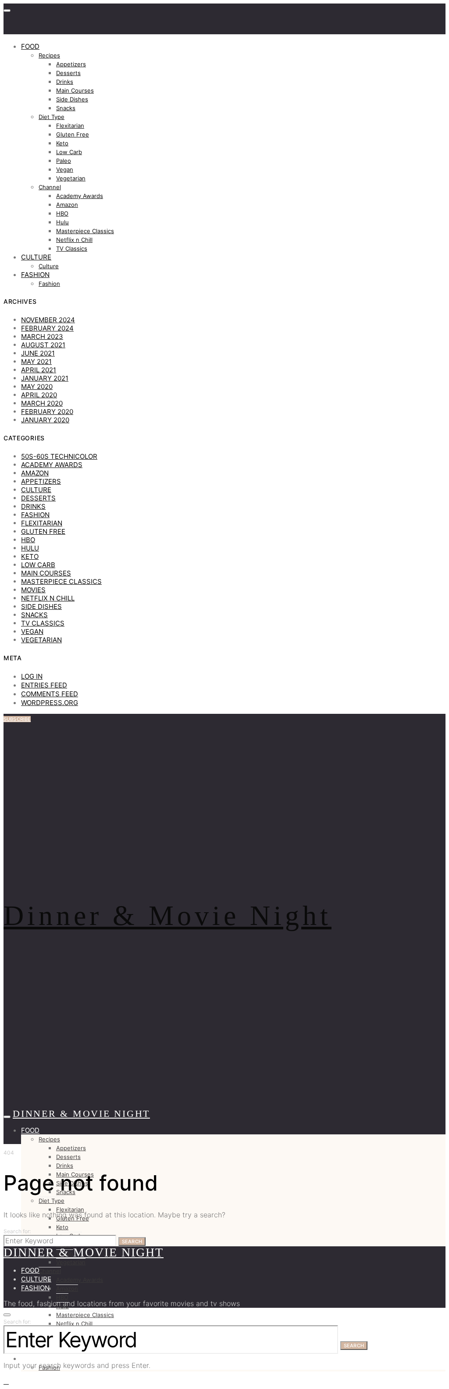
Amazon (67, 204)
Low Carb (69, 151)
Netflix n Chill (74, 239)
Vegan (64, 169)
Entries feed (44, 685)
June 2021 (38, 353)
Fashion (35, 274)
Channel (50, 187)
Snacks (65, 108)
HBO (62, 213)
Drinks (64, 81)
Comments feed (49, 694)
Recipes (49, 55)
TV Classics (71, 248)
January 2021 (44, 378)
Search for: (17, 1231)
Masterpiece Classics (85, 230)
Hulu (62, 222)
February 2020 (47, 411)
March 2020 (42, 403)
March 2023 (42, 336)
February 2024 (47, 328)
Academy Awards (79, 195)
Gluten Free (72, 134)
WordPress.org (49, 702)
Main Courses (75, 90)
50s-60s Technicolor (59, 456)
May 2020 (37, 386)
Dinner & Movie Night (167, 915)
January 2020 (45, 420)
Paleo (63, 160)
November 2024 (48, 320)
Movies (33, 590)
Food (30, 46)
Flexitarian (70, 125)
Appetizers (71, 64)
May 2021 (36, 361)
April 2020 (39, 395)
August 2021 (43, 345)
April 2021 (38, 370)
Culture (36, 257)
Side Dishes (72, 99)
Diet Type (51, 116)
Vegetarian (71, 178)
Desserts (68, 72)
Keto (62, 143)
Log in (32, 676)
